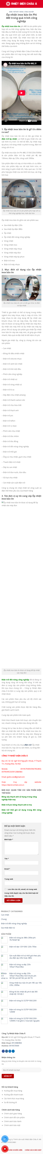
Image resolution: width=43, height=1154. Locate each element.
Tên (6, 859)
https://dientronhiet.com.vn (13, 785)
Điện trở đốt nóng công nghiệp (21, 12)
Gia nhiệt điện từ (8, 928)
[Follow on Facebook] (3, 1051)
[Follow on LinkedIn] (13, 1051)
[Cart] (40, 3)
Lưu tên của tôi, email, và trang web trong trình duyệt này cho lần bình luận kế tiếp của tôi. (21, 892)
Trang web (8, 879)
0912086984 (17, 1043)
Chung (4, 919)
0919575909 (14, 1045)
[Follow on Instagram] (6, 1051)
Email (7, 869)
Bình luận (8, 839)
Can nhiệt (5, 915)
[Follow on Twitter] (9, 1051)
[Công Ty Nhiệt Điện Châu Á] (21, 4)
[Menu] (3, 4)
